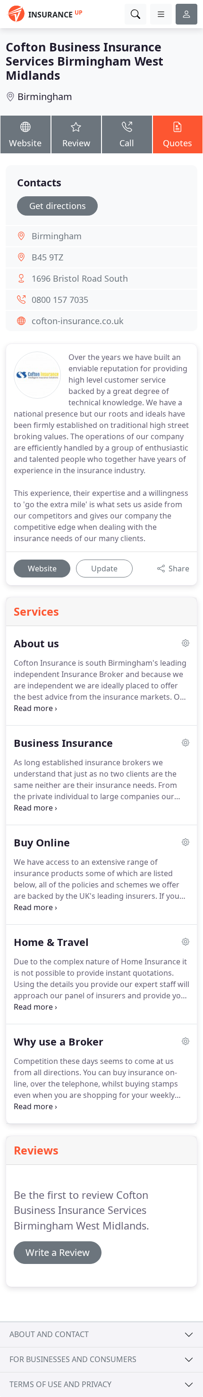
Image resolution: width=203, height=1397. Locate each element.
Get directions (57, 205)
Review (76, 143)
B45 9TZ (47, 257)
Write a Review (57, 1252)
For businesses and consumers (72, 1359)
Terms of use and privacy (60, 1384)
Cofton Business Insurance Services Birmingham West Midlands (84, 61)
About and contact (49, 1334)
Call (126, 143)
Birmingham (44, 96)
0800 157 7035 (60, 299)
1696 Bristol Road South (80, 278)
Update (104, 568)
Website (25, 143)
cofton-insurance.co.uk (78, 320)
